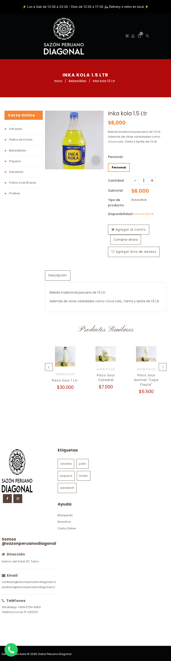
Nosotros (64, 522)
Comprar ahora (126, 239)
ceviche (66, 464)
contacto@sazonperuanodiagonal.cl (29, 582)
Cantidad (116, 180)
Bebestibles (77, 81)
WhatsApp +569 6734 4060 (21, 607)
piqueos (66, 476)
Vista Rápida (65, 361)
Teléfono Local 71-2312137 (20, 612)
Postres (14, 193)
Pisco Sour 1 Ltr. (65, 380)
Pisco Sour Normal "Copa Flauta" (146, 380)
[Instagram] (17, 498)
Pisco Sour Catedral (106, 377)
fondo (83, 476)
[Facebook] (7, 498)
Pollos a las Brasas (22, 182)
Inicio (58, 81)
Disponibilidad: (119, 214)
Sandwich (16, 172)
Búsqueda (65, 515)
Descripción (58, 275)
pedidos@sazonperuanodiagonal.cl (28, 587)
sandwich (67, 488)
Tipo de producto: (116, 202)
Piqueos (15, 161)
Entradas (15, 129)
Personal (119, 167)
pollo (82, 464)
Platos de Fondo (21, 139)
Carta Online (67, 528)
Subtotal (115, 190)
